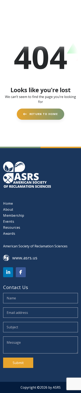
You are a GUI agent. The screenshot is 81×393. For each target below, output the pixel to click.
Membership (13, 215)
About (8, 209)
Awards (9, 233)
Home (8, 203)
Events (8, 221)
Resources (11, 227)
